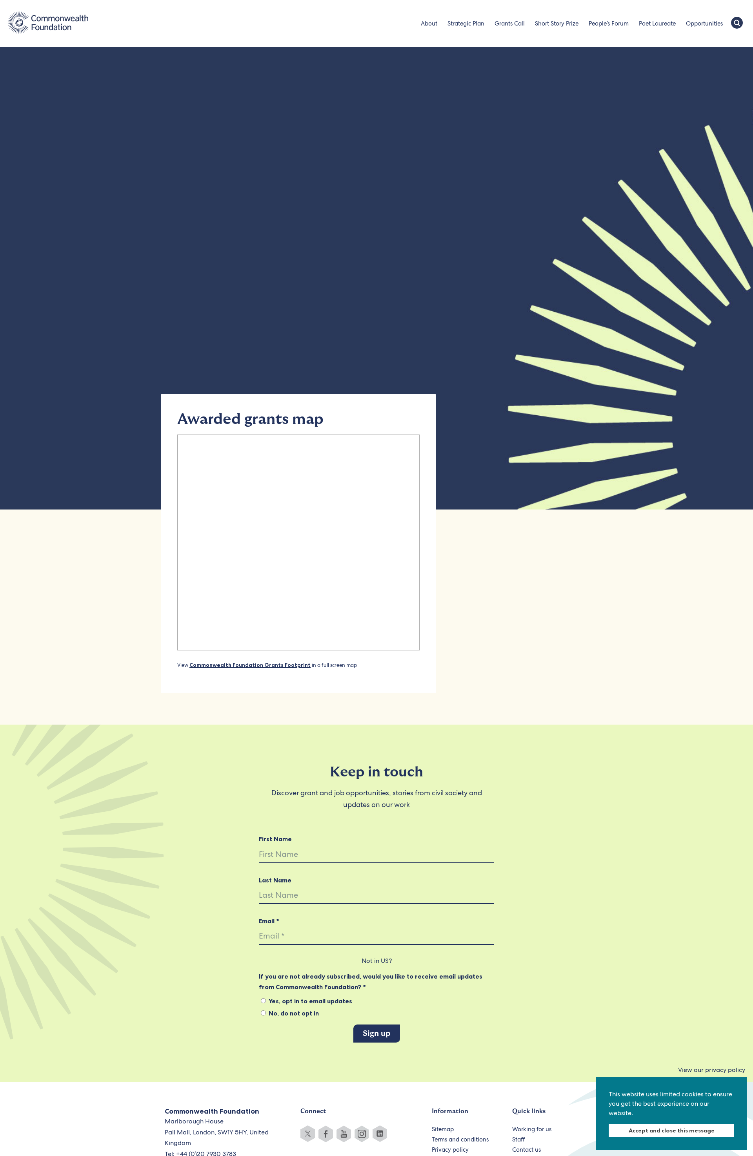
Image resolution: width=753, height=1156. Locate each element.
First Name (275, 839)
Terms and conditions (460, 1139)
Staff (518, 1139)
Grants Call (510, 23)
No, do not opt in (293, 1013)
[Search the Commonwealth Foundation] (737, 23)
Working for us (531, 1129)
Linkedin (380, 1133)
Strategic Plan (465, 23)
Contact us (526, 1150)
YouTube (343, 1133)
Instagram (362, 1133)
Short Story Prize (556, 23)
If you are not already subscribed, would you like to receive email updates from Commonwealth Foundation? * (370, 981)
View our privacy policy (711, 1070)
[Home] (48, 23)
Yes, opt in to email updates (309, 1001)
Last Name (275, 880)
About (429, 23)
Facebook (325, 1133)
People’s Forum (609, 23)
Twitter (307, 1133)
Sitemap (443, 1129)
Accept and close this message (672, 1130)
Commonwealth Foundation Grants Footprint (250, 665)
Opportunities (704, 23)
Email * (269, 921)
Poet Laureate (657, 23)
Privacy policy (450, 1150)
